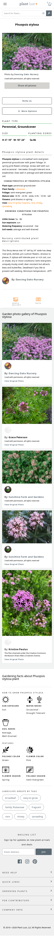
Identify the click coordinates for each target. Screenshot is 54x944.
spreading (7, 206)
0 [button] (49, 3)
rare (33, 202)
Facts (38, 303)
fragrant (26, 202)
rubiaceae (20, 189)
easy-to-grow (14, 202)
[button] (43, 13)
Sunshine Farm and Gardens (26, 497)
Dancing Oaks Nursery (23, 373)
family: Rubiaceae (14, 807)
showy (39, 202)
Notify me (27, 101)
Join (44, 851)
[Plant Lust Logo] (28, 4)
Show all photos (27, 85)
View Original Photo (14, 381)
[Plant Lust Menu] (5, 4)
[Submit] (49, 13)
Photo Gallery (15, 304)
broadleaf (10, 798)
